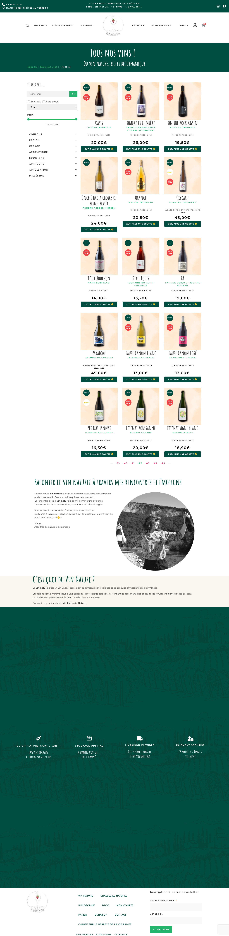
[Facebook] (224, 6)
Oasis (99, 122)
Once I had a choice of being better (99, 200)
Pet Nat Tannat (99, 427)
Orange (141, 197)
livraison (134, 7)
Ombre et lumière (141, 122)
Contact (120, 914)
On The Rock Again (182, 122)
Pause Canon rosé (183, 353)
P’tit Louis (141, 278)
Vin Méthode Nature (74, 603)
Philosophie (86, 905)
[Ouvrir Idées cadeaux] (72, 25)
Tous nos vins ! (49, 67)
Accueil (32, 67)
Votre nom (156, 914)
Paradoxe (99, 353)
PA (182, 278)
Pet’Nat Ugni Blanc (182, 427)
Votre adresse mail (162, 901)
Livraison (101, 914)
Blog (182, 25)
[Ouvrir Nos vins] (46, 25)
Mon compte (125, 905)
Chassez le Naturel (113, 895)
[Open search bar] (27, 25)
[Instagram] (218, 6)
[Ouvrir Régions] (144, 25)
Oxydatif (182, 197)
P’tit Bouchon (99, 278)
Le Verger (86, 25)
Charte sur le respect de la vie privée (104, 924)
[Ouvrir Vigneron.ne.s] (171, 25)
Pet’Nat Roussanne (141, 427)
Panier (82, 914)
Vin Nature (85, 895)
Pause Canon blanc (141, 353)
